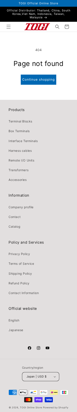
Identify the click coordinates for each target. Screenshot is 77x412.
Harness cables (20, 150)
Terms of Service (21, 263)
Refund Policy (19, 283)
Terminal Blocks (20, 121)
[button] (8, 26)
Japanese (16, 330)
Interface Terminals (23, 141)
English (14, 320)
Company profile (21, 207)
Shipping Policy (20, 273)
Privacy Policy (19, 254)
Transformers (18, 170)
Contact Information (24, 293)
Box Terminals (19, 131)
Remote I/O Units (21, 160)
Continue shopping (38, 79)
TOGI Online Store (31, 407)
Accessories (18, 180)
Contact (15, 217)
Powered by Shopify (55, 407)
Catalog (14, 226)
